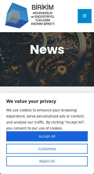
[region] (47, 133)
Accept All (47, 136)
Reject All (47, 161)
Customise (47, 148)
